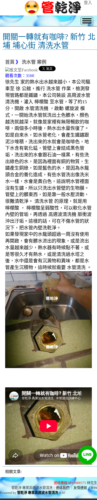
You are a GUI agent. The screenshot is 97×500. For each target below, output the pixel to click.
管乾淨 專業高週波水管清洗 (37, 493)
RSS (94, 488)
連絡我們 (62, 488)
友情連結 (80, 488)
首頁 (9, 62)
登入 (88, 3)
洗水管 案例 (34, 62)
